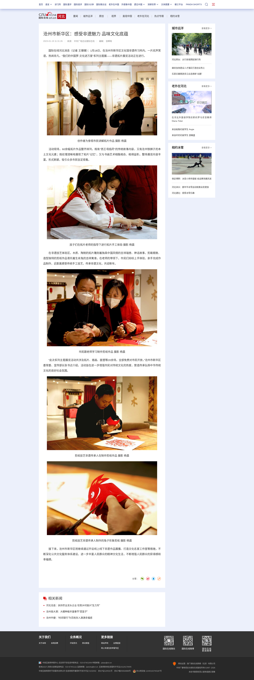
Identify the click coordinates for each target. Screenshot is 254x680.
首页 (41, 4)
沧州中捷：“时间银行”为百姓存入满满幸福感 (69, 618)
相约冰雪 (175, 16)
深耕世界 (152, 4)
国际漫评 (67, 4)
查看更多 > (207, 28)
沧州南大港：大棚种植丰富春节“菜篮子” (67, 611)
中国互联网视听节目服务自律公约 (52, 671)
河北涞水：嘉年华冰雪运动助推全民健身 (190, 187)
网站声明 (104, 643)
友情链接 (116, 643)
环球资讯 (73, 643)
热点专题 (159, 16)
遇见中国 (138, 4)
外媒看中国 (126, 4)
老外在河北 (143, 16)
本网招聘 (54, 643)
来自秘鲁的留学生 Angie (183, 129)
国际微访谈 (101, 4)
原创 (101, 16)
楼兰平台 (179, 4)
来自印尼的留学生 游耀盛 (183, 135)
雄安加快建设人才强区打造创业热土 (188, 68)
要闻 (75, 16)
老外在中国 (114, 4)
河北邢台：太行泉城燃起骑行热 (186, 59)
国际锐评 (78, 4)
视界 (113, 16)
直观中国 (127, 16)
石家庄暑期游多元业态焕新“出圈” (187, 74)
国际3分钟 (89, 4)
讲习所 (58, 4)
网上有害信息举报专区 (110, 648)
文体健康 (165, 4)
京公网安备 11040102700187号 (149, 671)
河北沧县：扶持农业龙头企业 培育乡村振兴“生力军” (73, 605)
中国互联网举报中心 (50, 663)
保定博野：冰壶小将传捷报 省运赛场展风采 (192, 178)
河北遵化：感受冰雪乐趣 (183, 193)
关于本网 (42, 643)
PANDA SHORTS (194, 4)
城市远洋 (88, 16)
